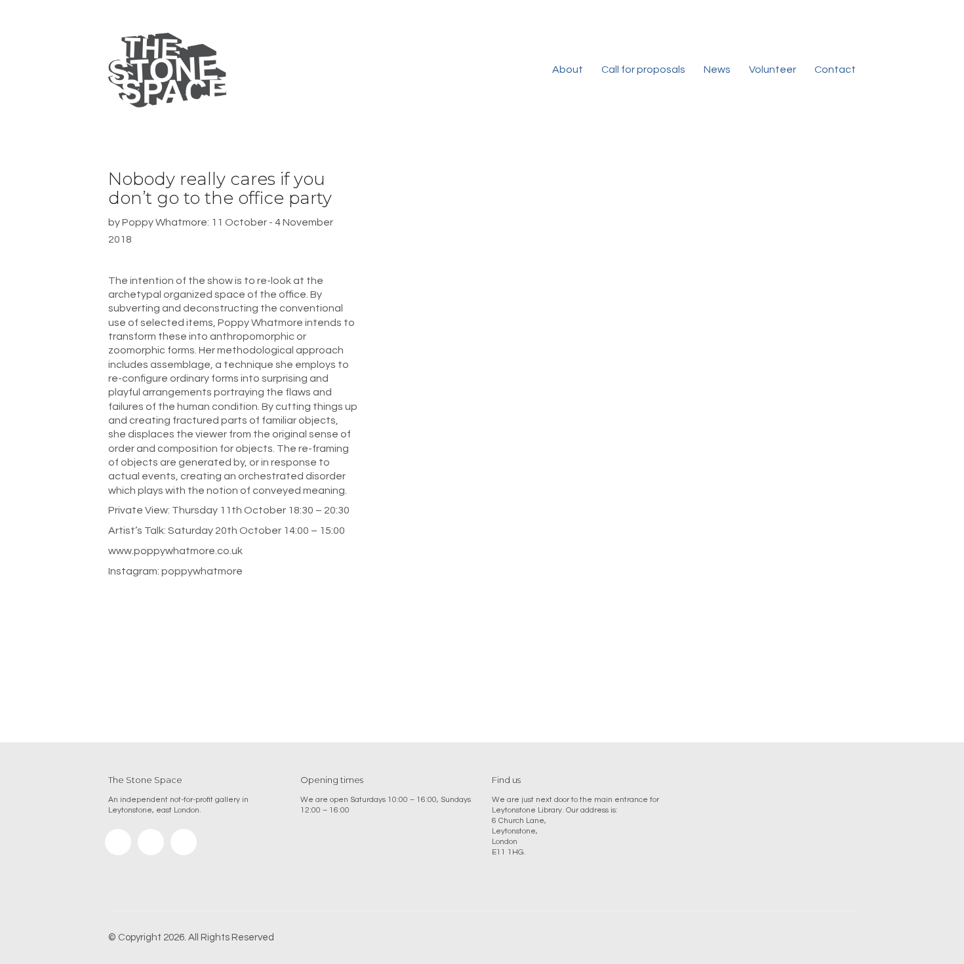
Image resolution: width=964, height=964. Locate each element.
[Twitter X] (184, 842)
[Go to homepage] (167, 70)
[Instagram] (118, 842)
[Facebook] (151, 842)
